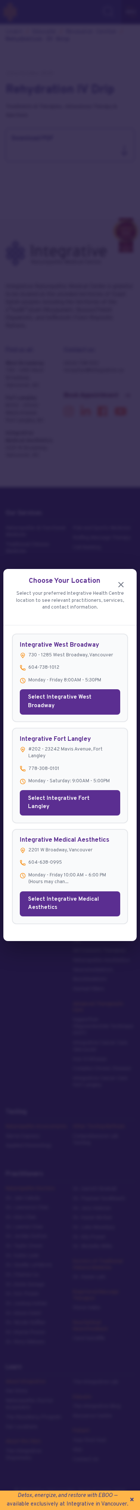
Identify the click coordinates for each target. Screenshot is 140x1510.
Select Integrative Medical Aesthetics (63, 904)
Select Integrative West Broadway (59, 701)
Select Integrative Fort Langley (59, 803)
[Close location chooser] (120, 585)
